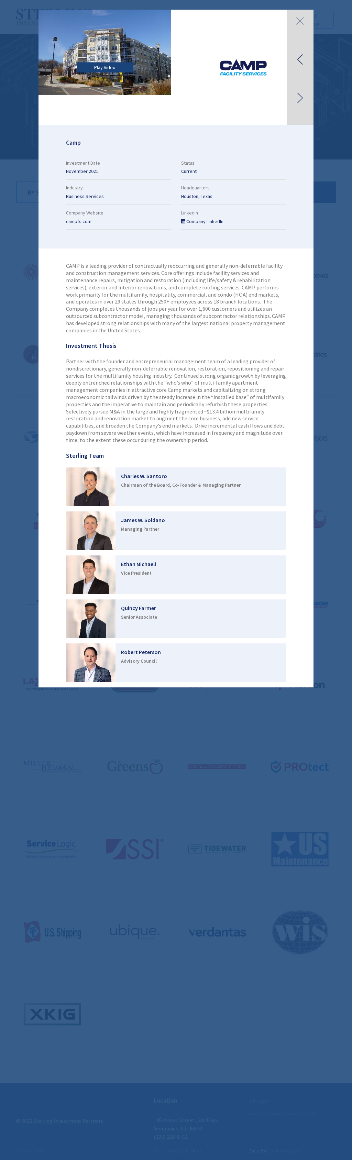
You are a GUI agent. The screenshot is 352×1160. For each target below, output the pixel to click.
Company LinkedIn (204, 221)
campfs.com (78, 221)
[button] (300, 67)
